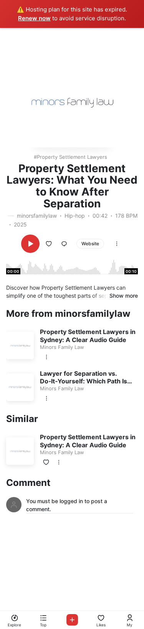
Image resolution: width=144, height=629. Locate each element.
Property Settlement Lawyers (72, 157)
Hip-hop (75, 215)
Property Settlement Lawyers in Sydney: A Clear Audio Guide (88, 336)
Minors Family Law (62, 347)
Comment (28, 483)
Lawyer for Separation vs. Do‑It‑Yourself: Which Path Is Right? (83, 381)
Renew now (34, 18)
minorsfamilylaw (37, 215)
